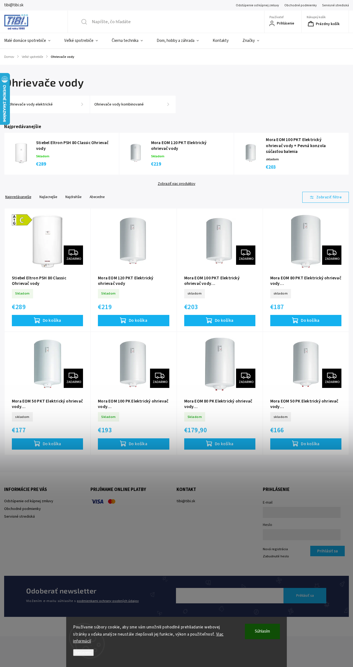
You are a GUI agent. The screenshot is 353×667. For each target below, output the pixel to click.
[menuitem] (30, 40)
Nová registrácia (275, 549)
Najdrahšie (73, 196)
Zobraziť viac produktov (176, 183)
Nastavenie (83, 652)
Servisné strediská (335, 5)
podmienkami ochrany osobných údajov (108, 600)
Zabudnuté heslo (276, 556)
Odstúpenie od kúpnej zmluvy (257, 5)
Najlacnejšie (48, 196)
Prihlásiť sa (305, 595)
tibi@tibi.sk (185, 501)
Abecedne (97, 196)
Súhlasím (262, 631)
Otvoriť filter (325, 197)
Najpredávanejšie (18, 196)
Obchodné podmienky (300, 5)
